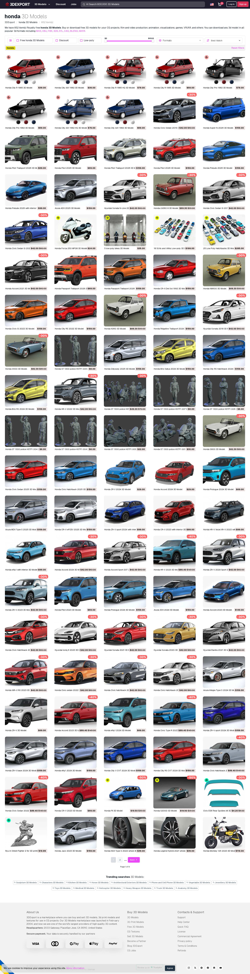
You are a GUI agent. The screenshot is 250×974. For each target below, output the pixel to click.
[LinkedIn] (214, 968)
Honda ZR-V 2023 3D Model (18, 610)
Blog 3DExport (135, 945)
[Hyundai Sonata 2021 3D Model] (125, 632)
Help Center (184, 922)
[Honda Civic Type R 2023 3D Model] (174, 712)
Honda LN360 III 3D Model (166, 208)
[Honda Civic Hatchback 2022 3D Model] (224, 752)
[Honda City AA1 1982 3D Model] (75, 69)
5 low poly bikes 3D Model (116, 248)
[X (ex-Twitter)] (195, 968)
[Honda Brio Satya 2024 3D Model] (174, 351)
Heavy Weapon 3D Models (138, 888)
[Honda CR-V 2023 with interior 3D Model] (174, 511)
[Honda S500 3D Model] (26, 351)
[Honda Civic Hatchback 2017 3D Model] (174, 672)
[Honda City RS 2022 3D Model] (75, 310)
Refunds (182, 950)
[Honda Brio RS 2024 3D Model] (26, 391)
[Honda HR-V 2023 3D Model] (174, 551)
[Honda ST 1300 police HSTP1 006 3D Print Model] (224, 391)
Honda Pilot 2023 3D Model (68, 610)
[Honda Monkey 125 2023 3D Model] (224, 833)
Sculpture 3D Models (26, 882)
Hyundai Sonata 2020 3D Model (169, 650)
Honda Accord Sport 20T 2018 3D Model (123, 569)
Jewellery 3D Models (225, 882)
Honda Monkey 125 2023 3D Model (220, 851)
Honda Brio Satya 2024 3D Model (169, 369)
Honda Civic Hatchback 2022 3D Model (221, 770)
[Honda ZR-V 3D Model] (26, 712)
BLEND (74, 31)
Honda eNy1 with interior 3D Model (21, 569)
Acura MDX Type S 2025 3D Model (21, 529)
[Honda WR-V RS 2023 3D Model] (26, 672)
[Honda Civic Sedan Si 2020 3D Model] (26, 230)
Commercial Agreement (190, 936)
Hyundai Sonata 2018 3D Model (218, 328)
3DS (55, 31)
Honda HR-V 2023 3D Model (167, 569)
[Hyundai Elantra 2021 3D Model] (224, 632)
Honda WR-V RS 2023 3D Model (20, 690)
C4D (66, 31)
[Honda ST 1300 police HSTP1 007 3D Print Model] (174, 391)
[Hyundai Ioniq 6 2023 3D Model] (75, 632)
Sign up (243, 4)
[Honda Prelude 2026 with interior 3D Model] (26, 190)
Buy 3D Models (137, 912)
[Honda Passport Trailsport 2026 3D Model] (75, 270)
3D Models (133, 917)
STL (61, 31)
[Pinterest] (201, 968)
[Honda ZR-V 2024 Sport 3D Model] (224, 551)
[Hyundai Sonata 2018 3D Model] (224, 310)
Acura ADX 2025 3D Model (67, 208)
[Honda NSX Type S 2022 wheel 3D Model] (125, 833)
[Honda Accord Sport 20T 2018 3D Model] (125, 551)
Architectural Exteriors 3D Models (130, 882)
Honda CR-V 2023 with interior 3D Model (173, 529)
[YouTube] (221, 968)
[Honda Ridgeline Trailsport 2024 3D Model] (174, 310)
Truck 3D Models (164, 888)
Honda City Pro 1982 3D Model (217, 87)
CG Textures (133, 931)
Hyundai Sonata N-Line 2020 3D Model (122, 208)
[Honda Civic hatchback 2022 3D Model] (125, 672)
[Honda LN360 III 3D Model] (174, 190)
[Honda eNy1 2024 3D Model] (125, 712)
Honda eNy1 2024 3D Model (117, 730)
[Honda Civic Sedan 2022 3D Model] (26, 792)
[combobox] (182, 40)
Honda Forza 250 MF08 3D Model (71, 248)
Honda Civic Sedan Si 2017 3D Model (220, 208)
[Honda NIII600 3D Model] (224, 270)
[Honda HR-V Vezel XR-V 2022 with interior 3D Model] (224, 511)
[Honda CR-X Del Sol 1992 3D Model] (174, 270)
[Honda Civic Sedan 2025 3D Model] (26, 471)
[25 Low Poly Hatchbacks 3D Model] (224, 230)
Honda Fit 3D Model (113, 810)
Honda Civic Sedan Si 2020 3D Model (23, 248)
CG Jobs (131, 950)
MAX (38, 31)
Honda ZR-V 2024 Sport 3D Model (219, 569)
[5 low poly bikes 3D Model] (125, 230)
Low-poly (89, 40)
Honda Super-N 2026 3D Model (218, 128)
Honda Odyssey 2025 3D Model (119, 369)
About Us (32, 912)
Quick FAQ (183, 926)
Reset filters (237, 47)
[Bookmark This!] (43, 81)
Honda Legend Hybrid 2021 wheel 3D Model (174, 851)
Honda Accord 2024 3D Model (168, 489)
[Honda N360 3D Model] (125, 310)
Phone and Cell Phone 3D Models (167, 882)
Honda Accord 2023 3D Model (217, 610)
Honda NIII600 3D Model (214, 288)
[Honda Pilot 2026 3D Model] (75, 150)
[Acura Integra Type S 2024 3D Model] (224, 672)
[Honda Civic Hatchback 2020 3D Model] (26, 632)
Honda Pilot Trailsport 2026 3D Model (23, 168)
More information (75, 968)
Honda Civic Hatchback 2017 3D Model (172, 690)
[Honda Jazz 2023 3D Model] (75, 833)
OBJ (44, 31)
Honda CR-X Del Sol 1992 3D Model (170, 288)
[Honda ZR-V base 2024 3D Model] (26, 752)
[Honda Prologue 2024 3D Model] (224, 471)
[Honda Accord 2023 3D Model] (224, 592)
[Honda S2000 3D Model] (174, 792)
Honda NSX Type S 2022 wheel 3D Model (123, 851)
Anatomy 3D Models (187, 888)
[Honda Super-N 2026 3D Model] (224, 110)
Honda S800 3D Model (214, 449)
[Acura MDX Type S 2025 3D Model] (26, 511)
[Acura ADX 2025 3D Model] (75, 190)
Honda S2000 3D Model (165, 810)
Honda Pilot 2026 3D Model (68, 168)
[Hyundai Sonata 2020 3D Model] (174, 632)
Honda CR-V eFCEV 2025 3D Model (72, 529)
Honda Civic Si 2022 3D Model (19, 328)
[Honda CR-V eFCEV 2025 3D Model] (75, 511)
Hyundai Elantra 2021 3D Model (217, 650)
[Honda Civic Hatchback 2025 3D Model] (75, 471)
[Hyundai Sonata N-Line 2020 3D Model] (125, 190)
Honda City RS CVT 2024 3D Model (170, 770)
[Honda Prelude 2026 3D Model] (224, 150)
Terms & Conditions (187, 945)
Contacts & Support (191, 912)
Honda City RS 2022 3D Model (69, 328)
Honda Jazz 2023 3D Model (68, 851)
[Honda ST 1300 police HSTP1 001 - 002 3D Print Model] (174, 431)
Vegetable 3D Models (199, 882)
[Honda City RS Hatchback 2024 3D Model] (224, 351)
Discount (64, 40)
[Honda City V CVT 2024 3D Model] (125, 752)
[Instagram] (189, 968)
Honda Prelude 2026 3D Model (217, 168)
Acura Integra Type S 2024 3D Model (220, 690)
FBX (50, 31)
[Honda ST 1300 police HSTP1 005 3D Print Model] (75, 351)
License (181, 931)
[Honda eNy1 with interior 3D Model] (26, 551)
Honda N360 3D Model (115, 328)
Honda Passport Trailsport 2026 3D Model (75, 288)
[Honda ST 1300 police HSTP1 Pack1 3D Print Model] (125, 391)
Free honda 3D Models (32, 40)
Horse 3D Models (100, 882)
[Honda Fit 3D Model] (125, 792)
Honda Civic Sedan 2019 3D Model (170, 128)
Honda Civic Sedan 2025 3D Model (21, 489)
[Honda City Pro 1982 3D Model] (224, 69)
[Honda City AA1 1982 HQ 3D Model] (75, 110)
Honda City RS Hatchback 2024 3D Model (222, 369)
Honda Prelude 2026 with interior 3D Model (25, 208)
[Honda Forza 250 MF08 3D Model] (75, 230)
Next (132, 860)
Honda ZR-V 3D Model (15, 730)
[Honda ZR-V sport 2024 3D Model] (224, 712)
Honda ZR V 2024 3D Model (117, 489)
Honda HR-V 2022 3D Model (68, 409)
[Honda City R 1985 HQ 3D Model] (125, 69)
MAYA (82, 31)
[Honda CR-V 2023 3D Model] (75, 792)
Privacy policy (185, 941)
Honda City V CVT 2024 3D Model (120, 770)
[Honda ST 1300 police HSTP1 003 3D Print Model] (125, 431)
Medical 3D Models (84, 888)
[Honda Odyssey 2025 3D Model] (125, 351)
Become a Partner (136, 941)
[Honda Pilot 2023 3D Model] (75, 592)
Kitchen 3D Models (77, 882)
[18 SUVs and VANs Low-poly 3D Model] (174, 230)
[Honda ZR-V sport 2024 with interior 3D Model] (125, 511)
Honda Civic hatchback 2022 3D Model (122, 690)
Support (182, 917)
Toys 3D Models (62, 888)
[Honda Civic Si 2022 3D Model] (26, 310)
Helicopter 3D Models (110, 888)
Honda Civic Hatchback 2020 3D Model (24, 650)
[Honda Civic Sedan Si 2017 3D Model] (224, 190)
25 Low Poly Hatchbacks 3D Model (219, 248)
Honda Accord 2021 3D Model (19, 288)
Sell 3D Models (135, 936)
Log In (232, 4)
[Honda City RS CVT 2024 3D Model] (174, 752)
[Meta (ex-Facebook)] (208, 968)
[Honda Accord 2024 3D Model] (174, 471)
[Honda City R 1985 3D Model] (26, 69)
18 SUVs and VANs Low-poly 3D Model (172, 248)
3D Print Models (135, 922)
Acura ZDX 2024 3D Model (166, 610)
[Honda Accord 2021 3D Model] (26, 270)
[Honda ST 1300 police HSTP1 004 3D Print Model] (26, 431)
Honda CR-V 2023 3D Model (68, 810)
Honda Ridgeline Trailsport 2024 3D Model (173, 328)
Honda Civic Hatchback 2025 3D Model (73, 489)
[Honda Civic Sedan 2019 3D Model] (174, 110)
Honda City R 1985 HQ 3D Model (119, 87)
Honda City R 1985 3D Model (18, 87)
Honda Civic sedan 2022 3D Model (71, 690)
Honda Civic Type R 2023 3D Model (170, 730)
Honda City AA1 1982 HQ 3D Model (71, 128)
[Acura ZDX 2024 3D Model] (174, 592)
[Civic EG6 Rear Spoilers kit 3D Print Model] (224, 792)
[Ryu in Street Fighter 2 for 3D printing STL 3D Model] (26, 833)
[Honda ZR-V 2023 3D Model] (26, 592)
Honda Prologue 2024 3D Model (218, 489)
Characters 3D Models (52, 882)
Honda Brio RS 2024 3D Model (19, 409)
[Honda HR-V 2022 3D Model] (75, 391)
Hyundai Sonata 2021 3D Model (119, 650)
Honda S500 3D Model (16, 369)
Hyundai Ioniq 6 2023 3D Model (69, 650)
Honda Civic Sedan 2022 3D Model (21, 810)
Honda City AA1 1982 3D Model (69, 87)
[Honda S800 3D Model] (224, 431)
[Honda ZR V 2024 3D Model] (125, 471)
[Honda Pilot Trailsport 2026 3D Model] (26, 150)
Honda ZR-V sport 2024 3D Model (219, 730)
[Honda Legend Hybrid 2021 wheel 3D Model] (174, 833)
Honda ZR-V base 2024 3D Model (21, 770)
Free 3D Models (135, 926)
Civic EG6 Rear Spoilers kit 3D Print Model (222, 810)
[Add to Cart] (37, 81)
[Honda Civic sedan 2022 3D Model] (75, 672)
